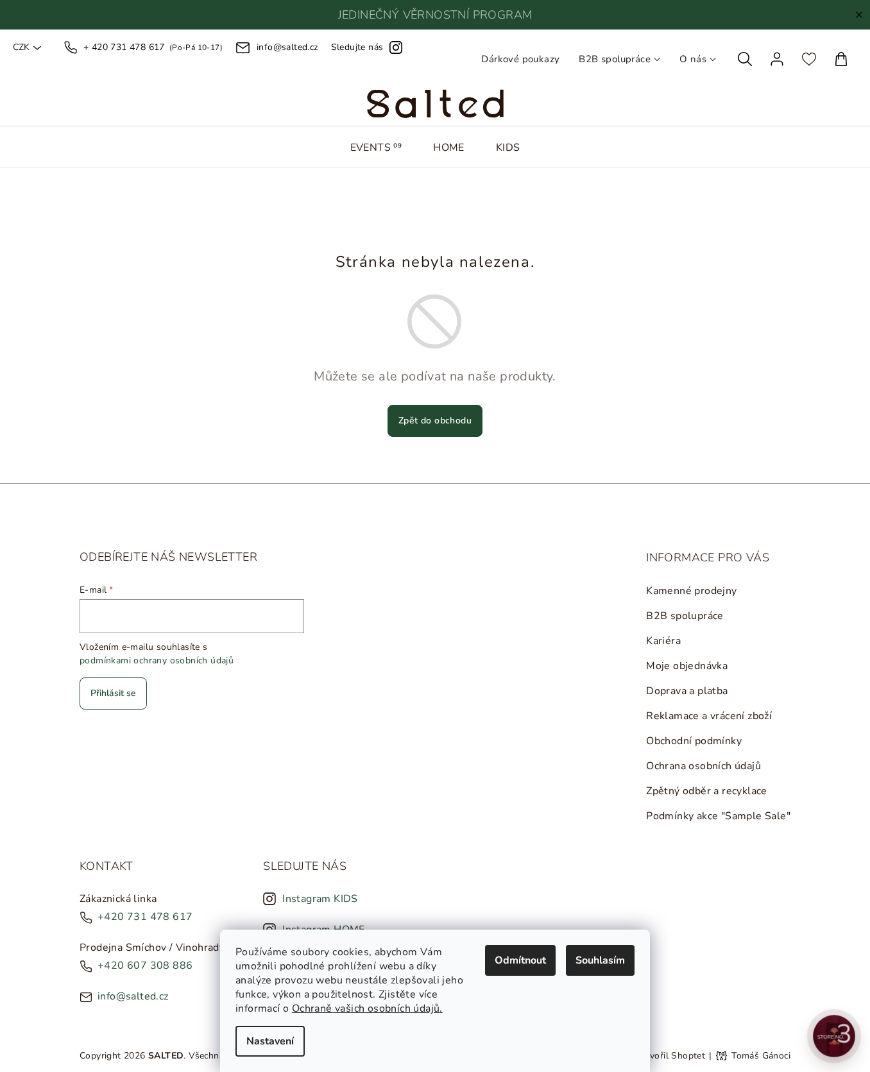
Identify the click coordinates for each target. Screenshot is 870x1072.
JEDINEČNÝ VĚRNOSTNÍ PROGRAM (435, 14)
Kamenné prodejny (691, 591)
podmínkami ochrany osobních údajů (157, 660)
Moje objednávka (687, 666)
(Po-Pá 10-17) (153, 47)
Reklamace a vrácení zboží (709, 716)
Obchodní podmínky (694, 741)
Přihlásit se (113, 693)
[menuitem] (376, 147)
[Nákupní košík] (841, 59)
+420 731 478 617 (145, 917)
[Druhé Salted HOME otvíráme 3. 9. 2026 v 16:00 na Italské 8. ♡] (834, 1036)
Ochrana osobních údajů (703, 766)
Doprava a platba (687, 691)
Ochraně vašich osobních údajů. (367, 1008)
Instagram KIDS (320, 899)
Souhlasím (600, 960)
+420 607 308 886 (145, 965)
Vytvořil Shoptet (670, 1056)
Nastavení (270, 1041)
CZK (21, 47)
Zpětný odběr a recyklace (706, 791)
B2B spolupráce (615, 59)
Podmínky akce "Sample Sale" (718, 816)
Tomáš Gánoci (760, 1056)
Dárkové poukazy (520, 59)
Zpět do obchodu (435, 420)
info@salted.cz (133, 996)
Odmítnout (520, 960)
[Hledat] (745, 59)
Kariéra (663, 641)
